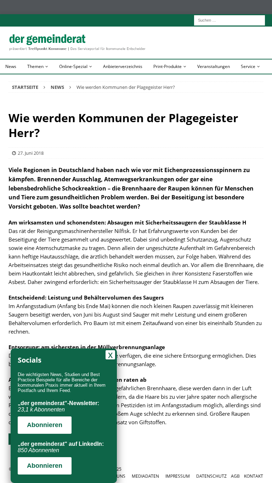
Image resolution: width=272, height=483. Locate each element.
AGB (235, 476)
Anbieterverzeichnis (122, 66)
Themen (35, 66)
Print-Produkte (167, 66)
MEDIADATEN (145, 476)
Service (248, 66)
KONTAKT (253, 476)
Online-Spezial (73, 66)
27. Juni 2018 (31, 153)
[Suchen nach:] (229, 19)
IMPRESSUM (177, 476)
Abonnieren (44, 424)
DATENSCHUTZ (211, 476)
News (10, 66)
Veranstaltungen (213, 66)
